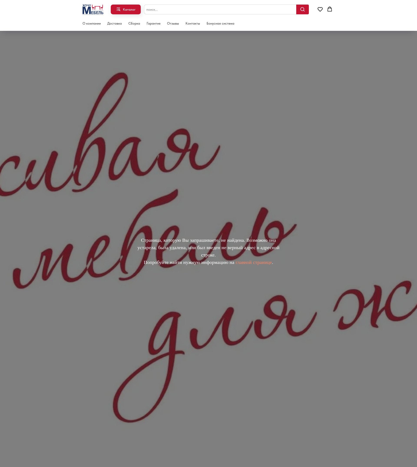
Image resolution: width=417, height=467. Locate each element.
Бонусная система (220, 23)
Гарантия (154, 23)
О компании (92, 23)
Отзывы (173, 23)
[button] (320, 9)
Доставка (114, 23)
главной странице (254, 262)
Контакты (192, 23)
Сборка (134, 23)
